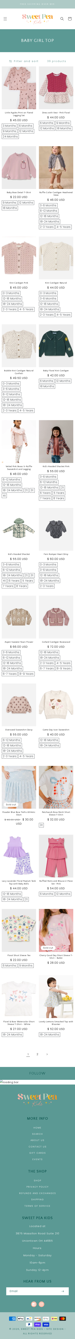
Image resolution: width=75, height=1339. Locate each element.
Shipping (37, 1199)
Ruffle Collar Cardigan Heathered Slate (56, 193)
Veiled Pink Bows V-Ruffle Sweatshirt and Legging (19, 467)
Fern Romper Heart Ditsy (56, 554)
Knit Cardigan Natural (56, 283)
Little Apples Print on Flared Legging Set (19, 114)
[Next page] (47, 1054)
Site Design (55, 1329)
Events (37, 1159)
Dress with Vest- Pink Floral (56, 113)
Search (37, 1134)
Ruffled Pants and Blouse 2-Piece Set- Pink (56, 882)
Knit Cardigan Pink (19, 283)
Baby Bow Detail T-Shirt (19, 192)
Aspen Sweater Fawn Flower (19, 642)
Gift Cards (37, 1153)
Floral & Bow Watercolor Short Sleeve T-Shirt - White (19, 1023)
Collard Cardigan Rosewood (56, 642)
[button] (5, 19)
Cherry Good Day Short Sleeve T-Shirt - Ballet (56, 956)
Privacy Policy (38, 1186)
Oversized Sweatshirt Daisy (19, 730)
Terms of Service (37, 1206)
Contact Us (38, 1146)
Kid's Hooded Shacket (19, 554)
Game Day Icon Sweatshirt (56, 730)
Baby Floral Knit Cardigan (56, 371)
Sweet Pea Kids (32, 1329)
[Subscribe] (63, 1291)
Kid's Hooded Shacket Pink (56, 466)
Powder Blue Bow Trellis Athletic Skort (18, 813)
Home (37, 1127)
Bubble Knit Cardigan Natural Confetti (19, 372)
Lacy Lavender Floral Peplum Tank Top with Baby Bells (19, 882)
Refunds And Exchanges (37, 1193)
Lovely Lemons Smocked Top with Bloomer (56, 1023)
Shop (37, 1180)
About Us (37, 1140)
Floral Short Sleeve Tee (19, 955)
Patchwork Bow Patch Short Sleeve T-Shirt (56, 813)
